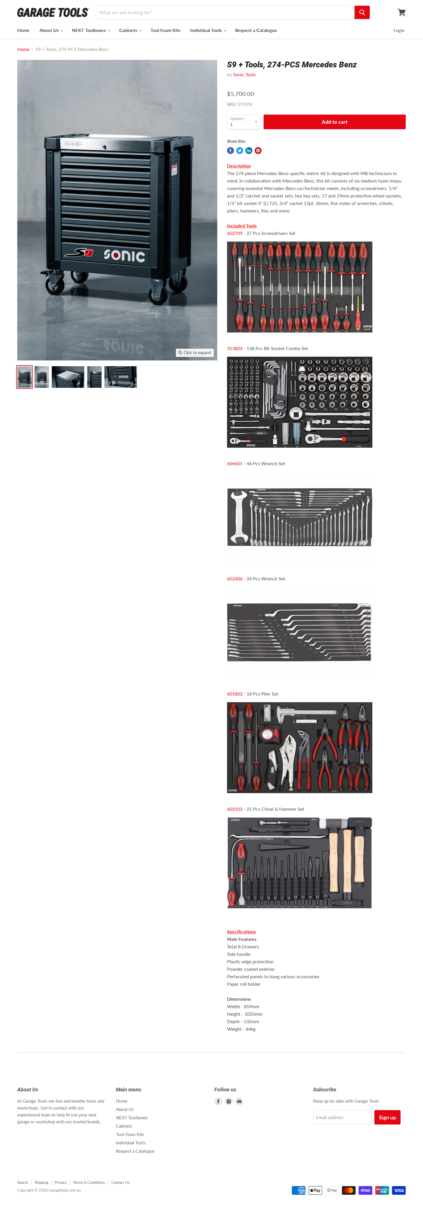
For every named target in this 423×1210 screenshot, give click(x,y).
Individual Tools (206, 30)
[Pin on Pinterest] (258, 150)
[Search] (362, 12)
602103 (235, 809)
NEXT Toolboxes (89, 30)
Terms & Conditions (89, 1182)
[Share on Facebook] (230, 150)
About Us (49, 30)
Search (22, 1182)
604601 (235, 463)
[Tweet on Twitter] (239, 150)
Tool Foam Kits (165, 30)
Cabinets (128, 30)
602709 (235, 233)
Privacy (61, 1182)
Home (23, 30)
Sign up (387, 1117)
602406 (235, 578)
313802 (235, 348)
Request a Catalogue (256, 30)
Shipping (41, 1182)
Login (399, 30)
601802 (235, 693)
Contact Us (120, 1182)
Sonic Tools (244, 74)
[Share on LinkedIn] (248, 150)
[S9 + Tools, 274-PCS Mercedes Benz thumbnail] (24, 377)
